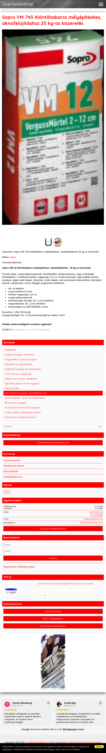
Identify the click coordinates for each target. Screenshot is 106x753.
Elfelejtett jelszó (26, 567)
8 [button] (65, 595)
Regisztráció (9, 567)
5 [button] (53, 595)
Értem (99, 746)
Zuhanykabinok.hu (12, 477)
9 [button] (69, 595)
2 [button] (40, 595)
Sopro (13, 257)
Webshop (6, 9)
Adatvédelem (61, 742)
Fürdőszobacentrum (13, 466)
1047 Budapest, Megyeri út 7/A (91, 523)
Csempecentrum (11, 460)
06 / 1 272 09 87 (97, 516)
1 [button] (36, 595)
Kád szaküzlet (10, 471)
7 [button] (61, 595)
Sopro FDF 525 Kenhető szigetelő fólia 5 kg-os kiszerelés (65, 583)
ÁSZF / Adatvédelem (53, 618)
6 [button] (57, 595)
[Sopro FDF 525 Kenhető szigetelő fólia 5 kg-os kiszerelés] (19, 590)
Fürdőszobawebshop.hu (37, 742)
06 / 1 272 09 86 (97, 514)
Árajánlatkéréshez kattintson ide (53, 442)
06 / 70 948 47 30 (96, 512)
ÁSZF (51, 742)
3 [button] (44, 595)
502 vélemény (70, 729)
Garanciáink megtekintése (53, 626)
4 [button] (48, 595)
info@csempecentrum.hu (93, 519)
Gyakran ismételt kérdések (53, 528)
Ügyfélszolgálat (95, 742)
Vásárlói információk (78, 742)
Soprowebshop (19, 4)
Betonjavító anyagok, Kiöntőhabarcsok (31, 9)
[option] (53, 587)
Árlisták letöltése (53, 611)
